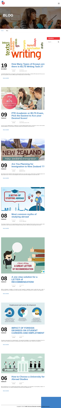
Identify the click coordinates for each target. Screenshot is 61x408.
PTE (28, 122)
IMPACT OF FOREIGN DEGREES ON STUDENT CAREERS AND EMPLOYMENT (28, 330)
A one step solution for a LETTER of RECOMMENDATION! (24, 279)
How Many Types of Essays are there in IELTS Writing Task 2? (28, 65)
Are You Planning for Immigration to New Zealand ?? (28, 165)
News (20, 337)
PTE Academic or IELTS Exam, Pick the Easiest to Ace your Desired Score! (28, 115)
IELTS (26, 71)
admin (13, 71)
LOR (20, 286)
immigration (22, 171)
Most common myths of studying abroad (24, 215)
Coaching (21, 71)
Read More (6, 78)
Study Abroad (22, 221)
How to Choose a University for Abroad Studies (28, 377)
